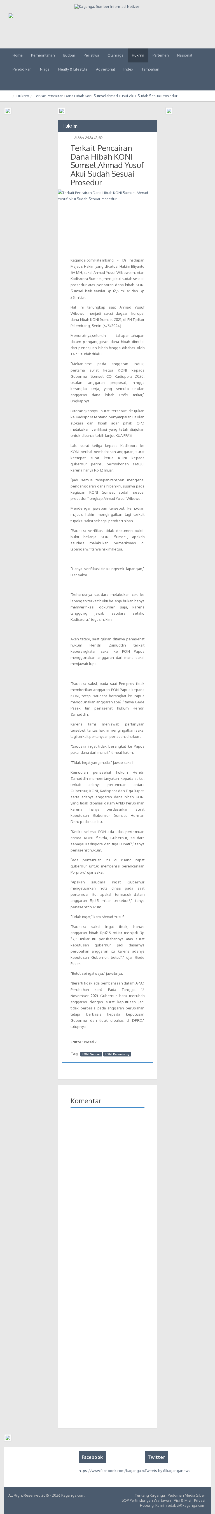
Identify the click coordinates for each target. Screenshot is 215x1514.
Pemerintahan (43, 55)
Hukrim (138, 55)
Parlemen (161, 55)
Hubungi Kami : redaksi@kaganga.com (172, 1505)
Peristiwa (91, 55)
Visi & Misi (182, 1500)
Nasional (184, 55)
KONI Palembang (117, 1054)
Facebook (92, 1457)
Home (18, 55)
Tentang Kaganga (150, 1495)
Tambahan (150, 69)
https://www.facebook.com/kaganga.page (115, 1470)
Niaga (45, 69)
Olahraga (115, 55)
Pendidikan (22, 69)
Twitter (156, 1457)
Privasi (199, 1500)
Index (128, 69)
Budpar (69, 55)
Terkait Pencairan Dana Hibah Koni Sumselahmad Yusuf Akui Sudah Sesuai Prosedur (105, 96)
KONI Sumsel (91, 1054)
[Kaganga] (107, 6)
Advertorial (105, 69)
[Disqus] (107, 1193)
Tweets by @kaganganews (167, 1470)
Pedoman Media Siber (186, 1495)
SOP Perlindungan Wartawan (146, 1500)
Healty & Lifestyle (73, 69)
